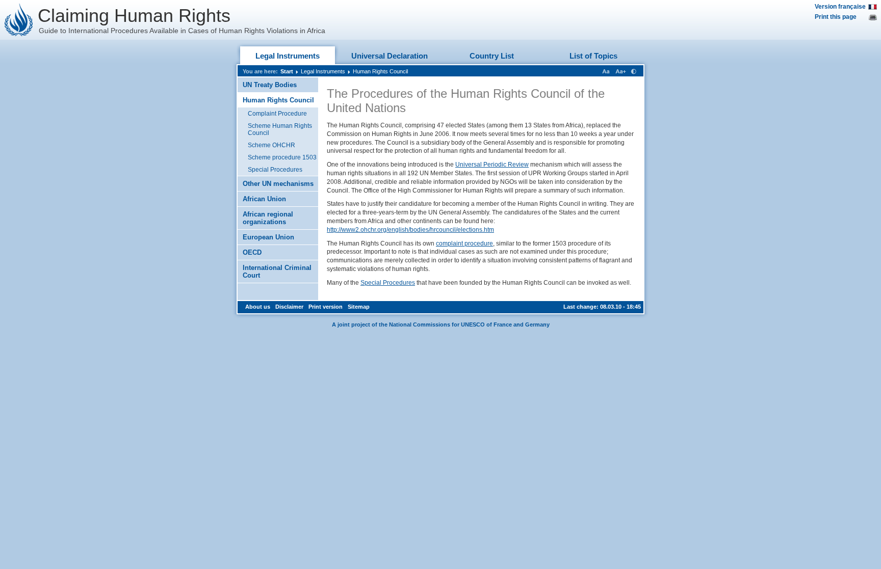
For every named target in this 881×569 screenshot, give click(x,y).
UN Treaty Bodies (270, 85)
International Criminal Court (277, 271)
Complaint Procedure (277, 113)
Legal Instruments (287, 55)
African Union (264, 199)
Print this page (836, 16)
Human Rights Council (380, 71)
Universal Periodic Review (492, 164)
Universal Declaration (389, 55)
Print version (325, 307)
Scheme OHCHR (271, 145)
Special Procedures (275, 169)
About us (257, 307)
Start (286, 71)
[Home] (19, 20)
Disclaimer (289, 307)
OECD (252, 252)
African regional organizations (268, 218)
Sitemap (359, 307)
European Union (268, 237)
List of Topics (593, 55)
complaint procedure (464, 243)
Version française (840, 6)
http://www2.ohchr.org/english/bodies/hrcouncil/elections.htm (410, 229)
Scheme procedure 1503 (282, 157)
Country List (492, 55)
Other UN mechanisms (278, 183)
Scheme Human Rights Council (280, 129)
